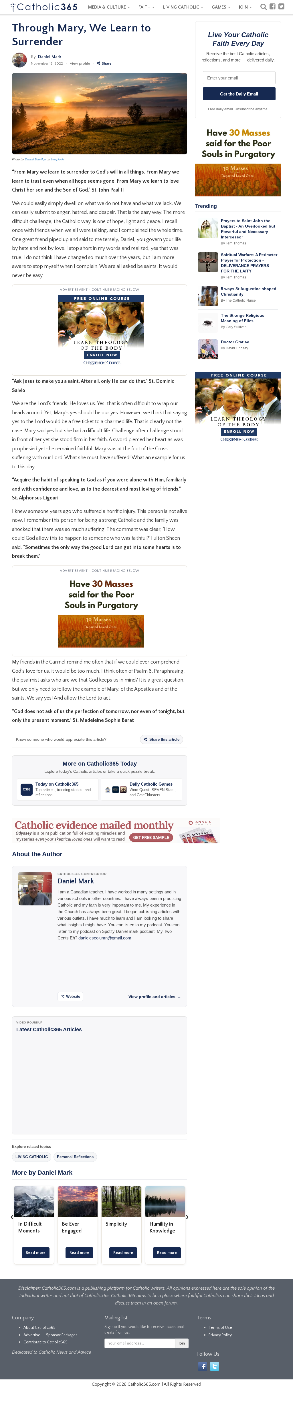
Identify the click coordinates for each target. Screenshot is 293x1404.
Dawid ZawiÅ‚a (35, 159)
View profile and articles (154, 996)
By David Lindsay (234, 348)
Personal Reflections (75, 1157)
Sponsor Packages (62, 1335)
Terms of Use (220, 1327)
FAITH (145, 7)
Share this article (163, 739)
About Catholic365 (39, 1327)
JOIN (244, 7)
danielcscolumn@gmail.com (104, 937)
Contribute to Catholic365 (45, 1342)
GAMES (219, 7)
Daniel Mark (49, 56)
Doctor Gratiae (235, 342)
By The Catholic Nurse (238, 300)
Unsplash (57, 159)
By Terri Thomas (233, 243)
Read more (35, 1252)
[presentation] (12, 1216)
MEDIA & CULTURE (107, 7)
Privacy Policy (220, 1335)
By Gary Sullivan (234, 327)
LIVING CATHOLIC (181, 7)
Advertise (31, 1335)
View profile (80, 63)
